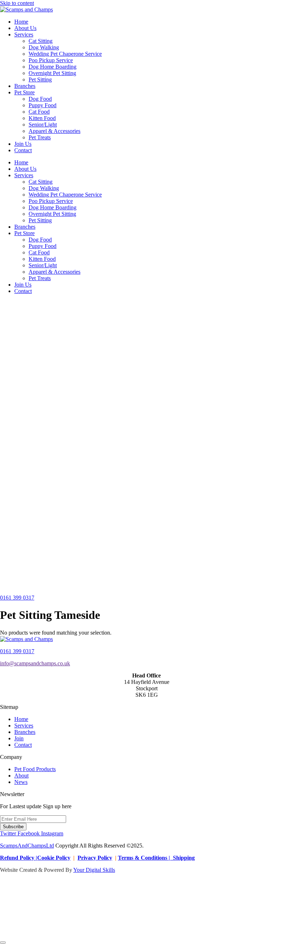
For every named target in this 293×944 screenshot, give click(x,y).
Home (21, 22)
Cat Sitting (41, 41)
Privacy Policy (95, 858)
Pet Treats (40, 137)
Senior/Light (43, 124)
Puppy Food (42, 105)
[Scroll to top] (3, 942)
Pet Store (24, 92)
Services (23, 34)
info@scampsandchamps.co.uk (35, 663)
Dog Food (40, 99)
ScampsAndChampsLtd (27, 846)
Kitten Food (42, 118)
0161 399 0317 (17, 651)
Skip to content (17, 3)
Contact (23, 150)
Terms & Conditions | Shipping (156, 858)
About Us (25, 28)
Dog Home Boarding (52, 67)
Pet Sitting (40, 79)
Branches (24, 86)
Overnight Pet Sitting (52, 73)
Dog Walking (44, 47)
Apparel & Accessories (54, 131)
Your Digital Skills (94, 870)
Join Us (22, 144)
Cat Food (39, 112)
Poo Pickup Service (51, 60)
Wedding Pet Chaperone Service (65, 54)
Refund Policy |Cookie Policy (35, 858)
